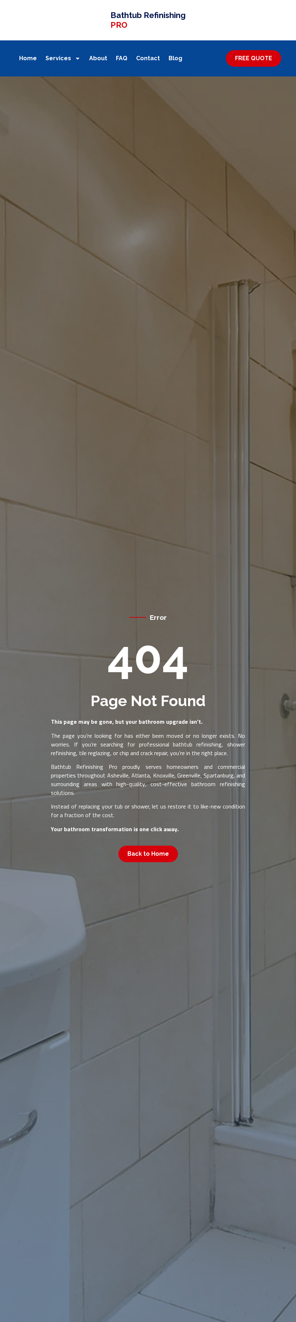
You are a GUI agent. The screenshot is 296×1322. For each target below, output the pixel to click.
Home (28, 58)
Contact (148, 58)
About (98, 58)
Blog (175, 58)
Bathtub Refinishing (148, 20)
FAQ (121, 58)
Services (58, 58)
